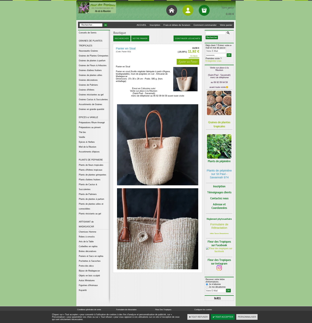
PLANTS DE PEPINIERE (91, 160)
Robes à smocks (87, 236)
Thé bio (82, 132)
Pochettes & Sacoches (90, 261)
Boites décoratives (87, 251)
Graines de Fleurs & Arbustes (93, 65)
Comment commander (205, 25)
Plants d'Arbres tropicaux (90, 170)
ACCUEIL (141, 25)
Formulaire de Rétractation (219, 226)
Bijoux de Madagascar (89, 270)
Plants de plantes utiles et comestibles (91, 206)
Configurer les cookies (203, 310)
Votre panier (226, 25)
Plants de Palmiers (88, 194)
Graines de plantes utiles (90, 75)
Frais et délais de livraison (176, 25)
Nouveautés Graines (88, 51)
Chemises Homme (87, 232)
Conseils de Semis (88, 32)
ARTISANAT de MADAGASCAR (86, 224)
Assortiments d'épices (89, 151)
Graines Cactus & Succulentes (93, 99)
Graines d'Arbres (86, 90)
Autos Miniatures (87, 280)
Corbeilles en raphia (88, 246)
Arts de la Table (86, 241)
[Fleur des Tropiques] (219, 251)
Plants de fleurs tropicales (91, 165)
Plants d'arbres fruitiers (89, 179)
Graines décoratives (88, 80)
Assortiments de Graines (90, 104)
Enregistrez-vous (213, 61)
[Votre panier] (204, 10)
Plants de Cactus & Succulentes (88, 187)
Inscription (155, 25)
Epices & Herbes (87, 142)
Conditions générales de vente (89, 310)
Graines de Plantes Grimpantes (93, 55)
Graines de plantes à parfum (92, 60)
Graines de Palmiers (88, 85)
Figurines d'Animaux (88, 285)
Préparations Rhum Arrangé (92, 122)
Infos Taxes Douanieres (219, 233)
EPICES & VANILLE (88, 117)
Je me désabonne (217, 287)
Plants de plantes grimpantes (92, 174)
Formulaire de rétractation (126, 310)
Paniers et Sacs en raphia (91, 256)
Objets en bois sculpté (89, 275)
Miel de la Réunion (87, 147)
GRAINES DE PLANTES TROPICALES (90, 43)
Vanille (82, 137)
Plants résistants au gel (90, 213)
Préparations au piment (90, 127)
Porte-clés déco (86, 266)
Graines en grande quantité (91, 109)
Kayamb (83, 290)
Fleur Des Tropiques (163, 310)
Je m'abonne (215, 284)
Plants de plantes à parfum (91, 199)
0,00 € (230, 14)
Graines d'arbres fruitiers (90, 70)
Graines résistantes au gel (91, 94)
